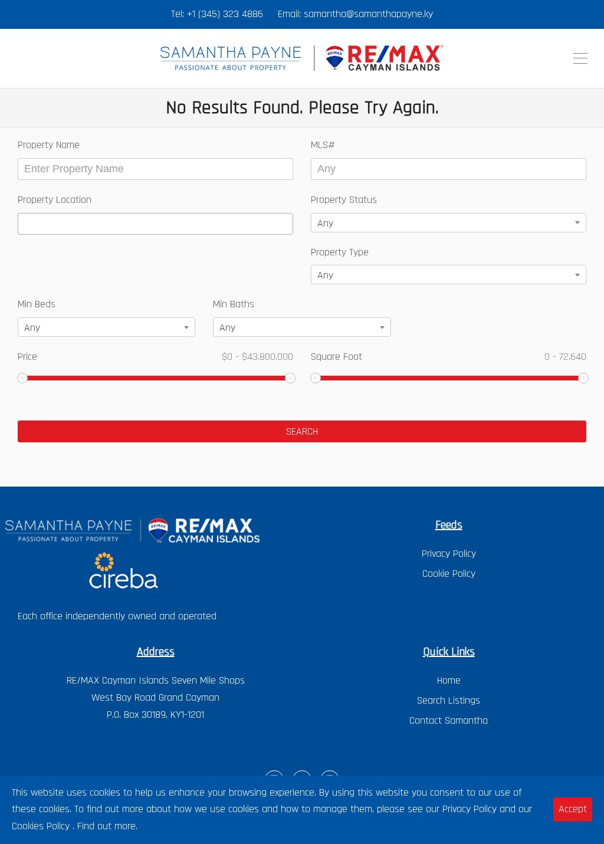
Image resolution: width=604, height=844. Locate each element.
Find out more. (107, 826)
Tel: (179, 14)
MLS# (323, 145)
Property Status (344, 199)
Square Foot (448, 356)
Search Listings (448, 700)
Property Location (54, 199)
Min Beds (36, 304)
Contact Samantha (448, 720)
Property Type (340, 252)
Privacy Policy (449, 553)
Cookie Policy (448, 573)
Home (449, 680)
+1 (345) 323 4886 (225, 14)
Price (155, 356)
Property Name (49, 145)
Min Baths (233, 304)
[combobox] (155, 224)
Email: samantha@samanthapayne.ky (355, 14)
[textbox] (25, 223)
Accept (573, 809)
